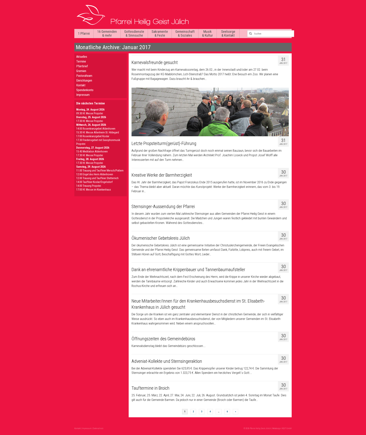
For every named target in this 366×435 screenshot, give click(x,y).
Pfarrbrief (82, 66)
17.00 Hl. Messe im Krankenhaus (93, 189)
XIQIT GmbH (287, 428)
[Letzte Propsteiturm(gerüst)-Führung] (210, 112)
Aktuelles (81, 56)
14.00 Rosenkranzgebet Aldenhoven (95, 128)
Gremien (81, 71)
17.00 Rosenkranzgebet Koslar (92, 136)
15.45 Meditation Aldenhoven (92, 151)
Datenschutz (98, 428)
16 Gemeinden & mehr (107, 33)
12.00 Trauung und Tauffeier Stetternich (97, 178)
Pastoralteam (84, 76)
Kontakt (80, 85)
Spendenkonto (84, 90)
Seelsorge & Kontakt (228, 33)
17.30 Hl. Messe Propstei (89, 121)
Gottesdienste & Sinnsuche (134, 33)
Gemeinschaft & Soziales (185, 33)
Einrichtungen (84, 80)
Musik (207, 33)
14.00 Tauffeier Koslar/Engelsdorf (94, 181)
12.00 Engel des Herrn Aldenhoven (94, 174)
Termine (81, 61)
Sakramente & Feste (160, 33)
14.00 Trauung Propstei (88, 185)
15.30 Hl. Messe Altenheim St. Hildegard (97, 132)
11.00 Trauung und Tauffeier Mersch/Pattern (100, 170)
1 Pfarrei (84, 33)
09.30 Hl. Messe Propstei (89, 113)
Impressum (83, 95)
